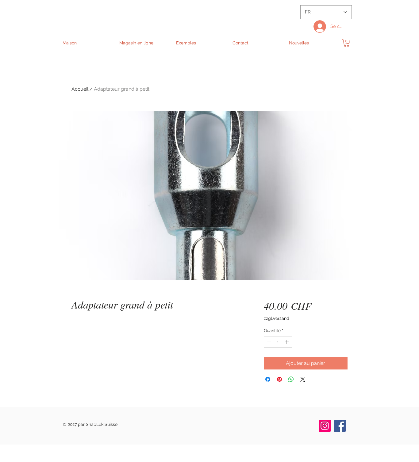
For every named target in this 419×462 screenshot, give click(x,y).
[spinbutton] (277, 341)
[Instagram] (325, 426)
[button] (144, 42)
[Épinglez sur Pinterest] (279, 379)
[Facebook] (340, 426)
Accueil (79, 89)
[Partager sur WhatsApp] (291, 379)
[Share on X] (302, 379)
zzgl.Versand (276, 318)
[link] (346, 43)
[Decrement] (268, 341)
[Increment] (287, 341)
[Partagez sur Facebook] (267, 379)
